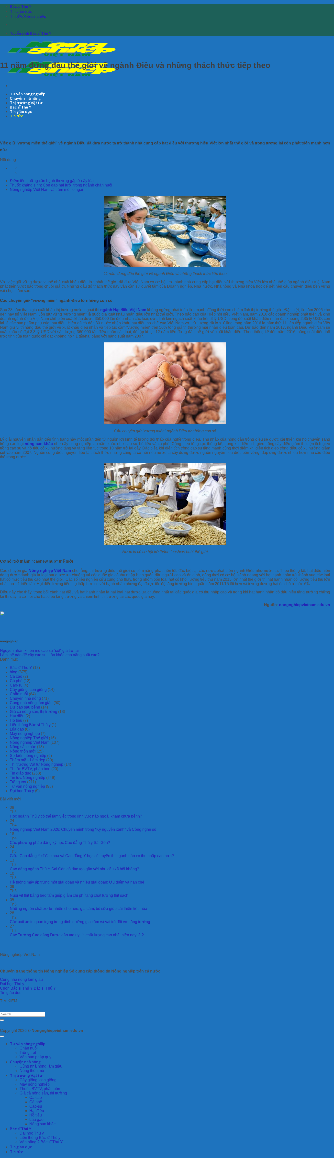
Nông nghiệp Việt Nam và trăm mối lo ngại (46, 189)
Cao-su (16, 685)
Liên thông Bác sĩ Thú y (30, 725)
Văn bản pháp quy (35, 1057)
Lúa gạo (17, 729)
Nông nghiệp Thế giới (29, 738)
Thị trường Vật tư (26, 102)
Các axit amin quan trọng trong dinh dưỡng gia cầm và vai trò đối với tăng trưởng (80, 922)
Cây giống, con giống (28, 690)
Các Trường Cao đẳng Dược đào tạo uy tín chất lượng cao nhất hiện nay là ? (77, 935)
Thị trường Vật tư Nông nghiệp (36, 764)
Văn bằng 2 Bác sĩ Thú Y (41, 1142)
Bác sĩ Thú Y (20, 6)
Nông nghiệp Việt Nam (50, 570)
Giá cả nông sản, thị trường (33, 712)
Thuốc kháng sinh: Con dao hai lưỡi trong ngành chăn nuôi (61, 185)
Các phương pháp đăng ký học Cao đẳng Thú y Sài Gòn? (60, 843)
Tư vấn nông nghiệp (27, 93)
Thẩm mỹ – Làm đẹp (27, 760)
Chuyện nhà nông (25, 98)
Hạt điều (17, 716)
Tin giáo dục (21, 11)
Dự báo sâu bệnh (25, 707)
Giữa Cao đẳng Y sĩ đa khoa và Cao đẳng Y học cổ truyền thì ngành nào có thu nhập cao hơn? (92, 856)
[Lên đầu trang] (2, 1036)
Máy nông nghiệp (25, 734)
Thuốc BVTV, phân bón (30, 769)
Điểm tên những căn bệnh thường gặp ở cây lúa (52, 181)
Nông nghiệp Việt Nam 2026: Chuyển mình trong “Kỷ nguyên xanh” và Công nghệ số (83, 829)
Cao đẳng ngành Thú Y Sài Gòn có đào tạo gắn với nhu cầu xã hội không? (74, 869)
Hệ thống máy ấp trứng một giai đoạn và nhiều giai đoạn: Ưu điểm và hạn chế (77, 882)
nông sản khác (39, 444)
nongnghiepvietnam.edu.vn (304, 605)
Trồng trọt (18, 782)
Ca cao (16, 676)
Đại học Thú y (22, 791)
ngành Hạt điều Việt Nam (123, 310)
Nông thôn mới (23, 751)
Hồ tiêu (16, 720)
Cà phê (16, 681)
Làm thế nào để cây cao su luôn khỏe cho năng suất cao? (50, 655)
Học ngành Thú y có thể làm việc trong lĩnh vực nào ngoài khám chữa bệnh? (76, 816)
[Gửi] (2, 1020)
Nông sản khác (23, 747)
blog (13, 672)
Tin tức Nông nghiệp (28, 16)
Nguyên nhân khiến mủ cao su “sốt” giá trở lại (39, 650)
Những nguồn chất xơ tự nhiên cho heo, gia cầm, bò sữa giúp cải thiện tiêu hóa (78, 909)
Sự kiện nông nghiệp (28, 756)
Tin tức (16, 115)
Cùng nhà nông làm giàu (31, 703)
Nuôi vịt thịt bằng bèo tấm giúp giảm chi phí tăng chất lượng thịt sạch (69, 895)
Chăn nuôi (19, 694)
